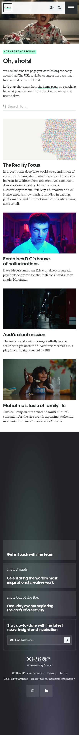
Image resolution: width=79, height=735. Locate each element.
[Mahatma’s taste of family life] (39, 379)
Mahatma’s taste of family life (34, 405)
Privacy (52, 673)
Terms (63, 673)
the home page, (48, 86)
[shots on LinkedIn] (46, 691)
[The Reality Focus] (39, 139)
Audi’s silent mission (24, 334)
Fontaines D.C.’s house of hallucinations (26, 261)
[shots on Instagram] (32, 691)
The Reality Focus (21, 165)
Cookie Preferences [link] (16, 678)
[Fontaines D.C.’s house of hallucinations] (39, 233)
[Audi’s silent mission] (39, 308)
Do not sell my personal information (53, 678)
